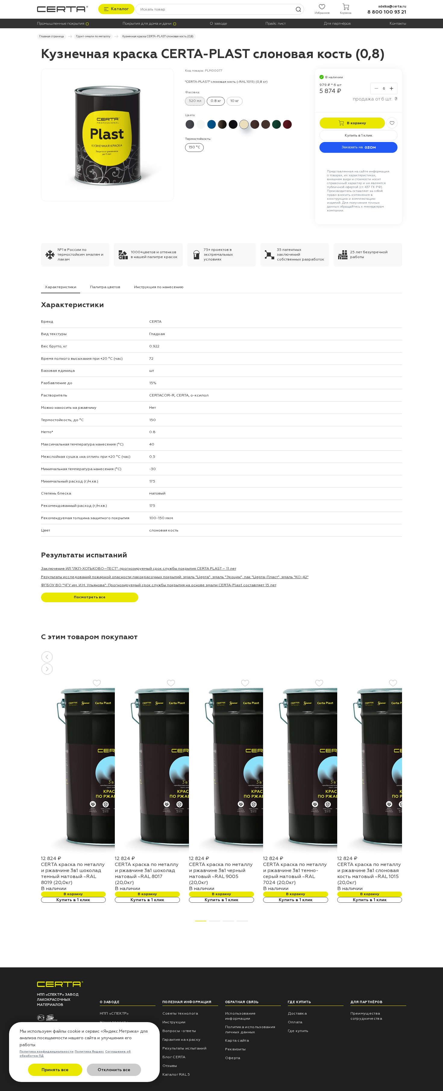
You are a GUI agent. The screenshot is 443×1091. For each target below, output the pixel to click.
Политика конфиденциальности (47, 1051)
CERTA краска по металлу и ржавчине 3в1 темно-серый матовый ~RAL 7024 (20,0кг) (295, 873)
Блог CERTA (174, 1057)
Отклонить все (114, 1069)
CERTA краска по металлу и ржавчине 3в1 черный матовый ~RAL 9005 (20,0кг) (221, 873)
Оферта (232, 1058)
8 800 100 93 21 (386, 12)
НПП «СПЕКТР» (114, 1013)
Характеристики (60, 287)
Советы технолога (180, 1013)
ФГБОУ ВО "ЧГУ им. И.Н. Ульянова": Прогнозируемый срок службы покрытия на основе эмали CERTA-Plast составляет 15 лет (158, 585)
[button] (221, 657)
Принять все (55, 1069)
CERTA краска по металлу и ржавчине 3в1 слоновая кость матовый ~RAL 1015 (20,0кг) (369, 873)
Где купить (298, 1030)
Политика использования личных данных (250, 1029)
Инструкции (174, 1022)
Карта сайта (237, 1040)
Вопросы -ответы (179, 1030)
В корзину (73, 894)
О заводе (218, 23)
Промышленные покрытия (60, 23)
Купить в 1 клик (358, 135)
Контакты (398, 23)
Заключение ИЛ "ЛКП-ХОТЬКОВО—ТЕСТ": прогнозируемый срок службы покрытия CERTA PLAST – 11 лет (138, 568)
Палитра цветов (105, 287)
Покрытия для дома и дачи (147, 23)
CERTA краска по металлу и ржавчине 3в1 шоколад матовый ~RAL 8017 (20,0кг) (146, 873)
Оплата (295, 1022)
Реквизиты (235, 1049)
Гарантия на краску (181, 1039)
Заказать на (352, 147)
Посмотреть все (89, 597)
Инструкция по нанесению (159, 287)
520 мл (195, 101)
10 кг (235, 101)
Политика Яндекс (89, 1051)
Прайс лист (275, 23)
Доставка (297, 1013)
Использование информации (240, 1016)
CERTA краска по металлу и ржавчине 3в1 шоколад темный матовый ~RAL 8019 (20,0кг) (73, 873)
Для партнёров (337, 23)
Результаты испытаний (184, 1048)
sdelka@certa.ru (392, 6)
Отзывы (169, 1065)
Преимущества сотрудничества (366, 1016)
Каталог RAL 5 (176, 1074)
